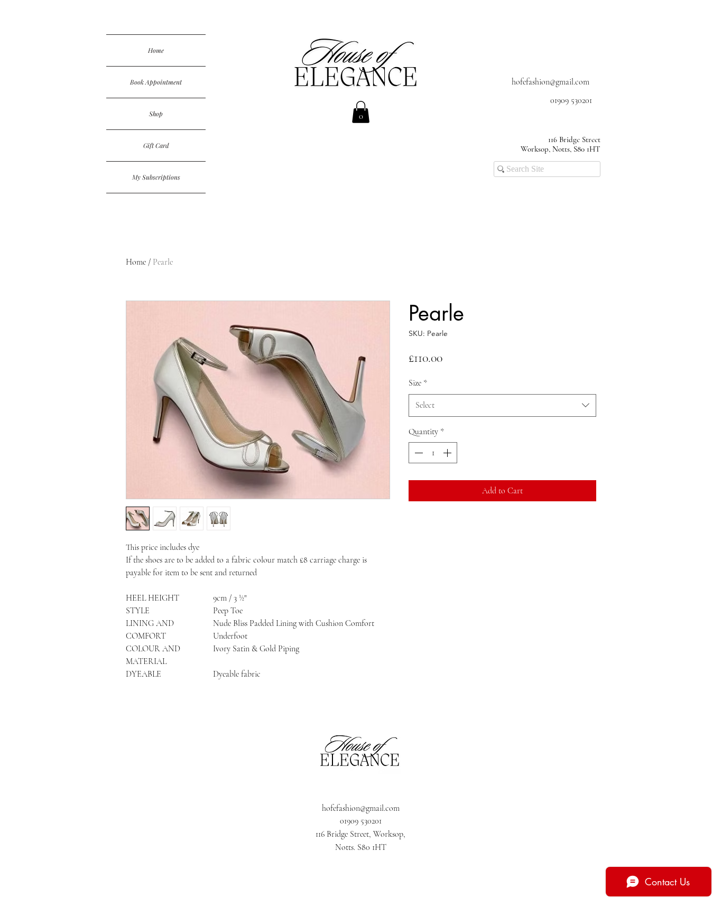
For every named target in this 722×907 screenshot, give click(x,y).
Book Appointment (156, 82)
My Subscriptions (156, 177)
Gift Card (156, 145)
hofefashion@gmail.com (550, 82)
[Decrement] (417, 453)
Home (156, 50)
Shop (156, 113)
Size (418, 383)
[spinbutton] (433, 453)
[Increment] (448, 453)
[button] (360, 112)
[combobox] (502, 405)
